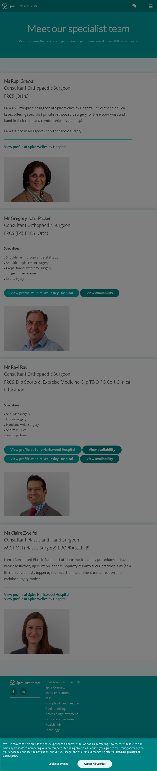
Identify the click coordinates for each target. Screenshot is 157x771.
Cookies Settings (58, 763)
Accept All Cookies (94, 763)
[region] (78, 754)
